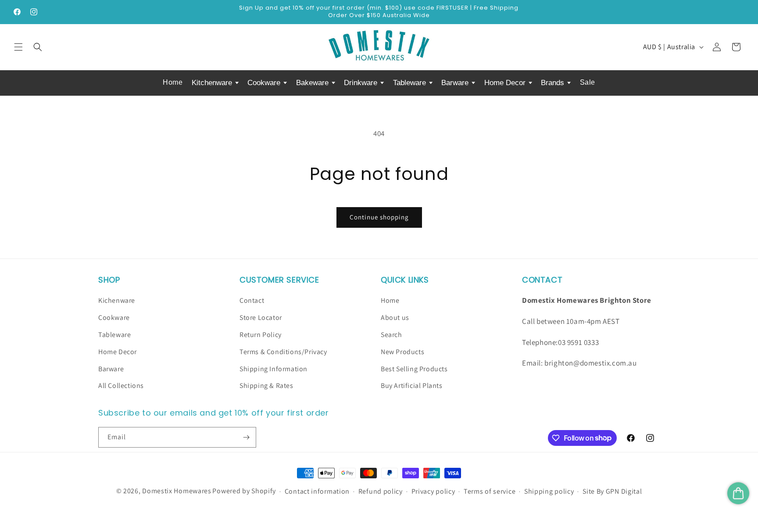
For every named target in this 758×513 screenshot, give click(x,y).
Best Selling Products (414, 368)
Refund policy (380, 491)
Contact (252, 300)
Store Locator (261, 317)
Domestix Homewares (176, 490)
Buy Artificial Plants (412, 385)
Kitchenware (213, 83)
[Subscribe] (246, 437)
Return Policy (261, 334)
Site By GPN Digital (612, 491)
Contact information (317, 491)
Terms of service (489, 491)
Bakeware (313, 83)
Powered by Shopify (244, 490)
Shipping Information (273, 368)
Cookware (264, 83)
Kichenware (116, 300)
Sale (587, 82)
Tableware (410, 83)
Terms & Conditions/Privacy (283, 351)
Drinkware (361, 83)
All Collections (121, 385)
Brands (553, 83)
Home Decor (506, 83)
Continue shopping (379, 217)
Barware (456, 83)
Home (172, 82)
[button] (18, 47)
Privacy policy (433, 491)
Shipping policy (549, 491)
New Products (402, 351)
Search (391, 334)
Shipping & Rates (266, 385)
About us (395, 317)
